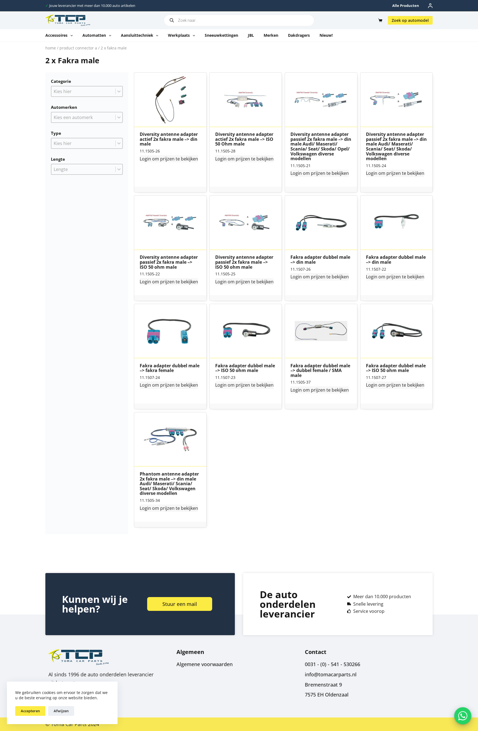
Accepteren (30, 710)
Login (145, 159)
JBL (251, 35)
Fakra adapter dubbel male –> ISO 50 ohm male (245, 368)
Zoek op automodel (410, 20)
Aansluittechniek (137, 35)
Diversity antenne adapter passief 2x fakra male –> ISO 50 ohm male (169, 262)
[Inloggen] (430, 5)
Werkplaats (179, 35)
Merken (271, 35)
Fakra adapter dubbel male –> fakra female (169, 368)
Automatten (94, 35)
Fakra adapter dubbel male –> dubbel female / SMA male (320, 370)
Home (50, 48)
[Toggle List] (119, 91)
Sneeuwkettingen (221, 35)
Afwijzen (61, 710)
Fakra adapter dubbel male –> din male (320, 260)
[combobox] (83, 91)
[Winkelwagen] (379, 20)
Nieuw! (326, 35)
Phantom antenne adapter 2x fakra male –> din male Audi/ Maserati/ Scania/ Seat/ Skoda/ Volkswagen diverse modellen (169, 484)
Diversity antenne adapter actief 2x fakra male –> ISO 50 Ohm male (244, 139)
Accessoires (56, 35)
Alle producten (405, 5)
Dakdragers (299, 35)
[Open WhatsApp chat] (462, 715)
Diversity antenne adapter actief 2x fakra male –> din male (169, 139)
